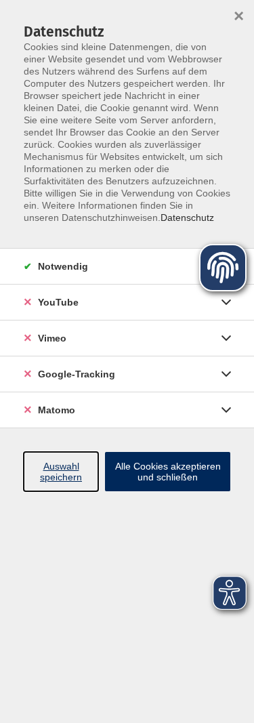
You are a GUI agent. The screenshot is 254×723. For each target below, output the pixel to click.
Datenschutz (187, 217)
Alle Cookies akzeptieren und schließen (168, 471)
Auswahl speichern (61, 471)
